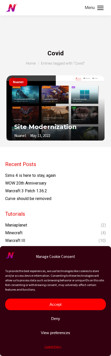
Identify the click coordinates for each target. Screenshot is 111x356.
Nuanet (18, 82)
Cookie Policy (52, 347)
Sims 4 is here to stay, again (30, 175)
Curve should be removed (28, 198)
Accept (55, 304)
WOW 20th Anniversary (25, 183)
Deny (55, 318)
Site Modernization (45, 127)
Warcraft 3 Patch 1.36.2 (26, 190)
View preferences (55, 333)
